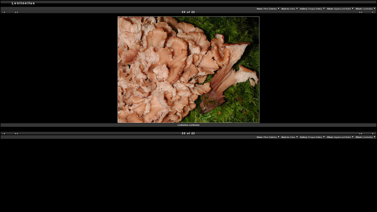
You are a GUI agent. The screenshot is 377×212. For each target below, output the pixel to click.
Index (293, 9)
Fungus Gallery (315, 9)
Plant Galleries (270, 9)
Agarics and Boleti (342, 9)
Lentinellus (368, 9)
